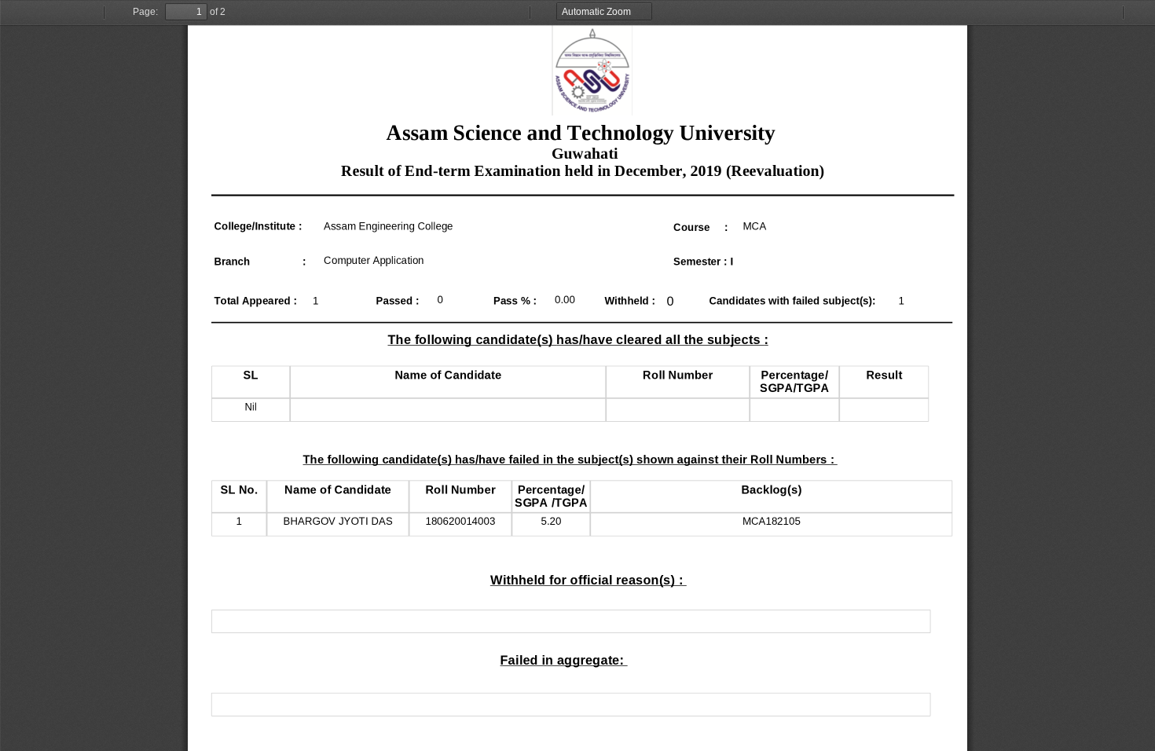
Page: (145, 11)
